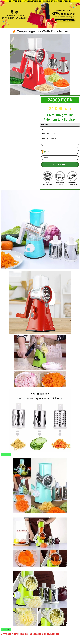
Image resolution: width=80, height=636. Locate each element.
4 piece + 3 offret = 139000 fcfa (49, 138)
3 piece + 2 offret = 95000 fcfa (48, 133)
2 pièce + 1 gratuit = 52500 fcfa (49, 129)
